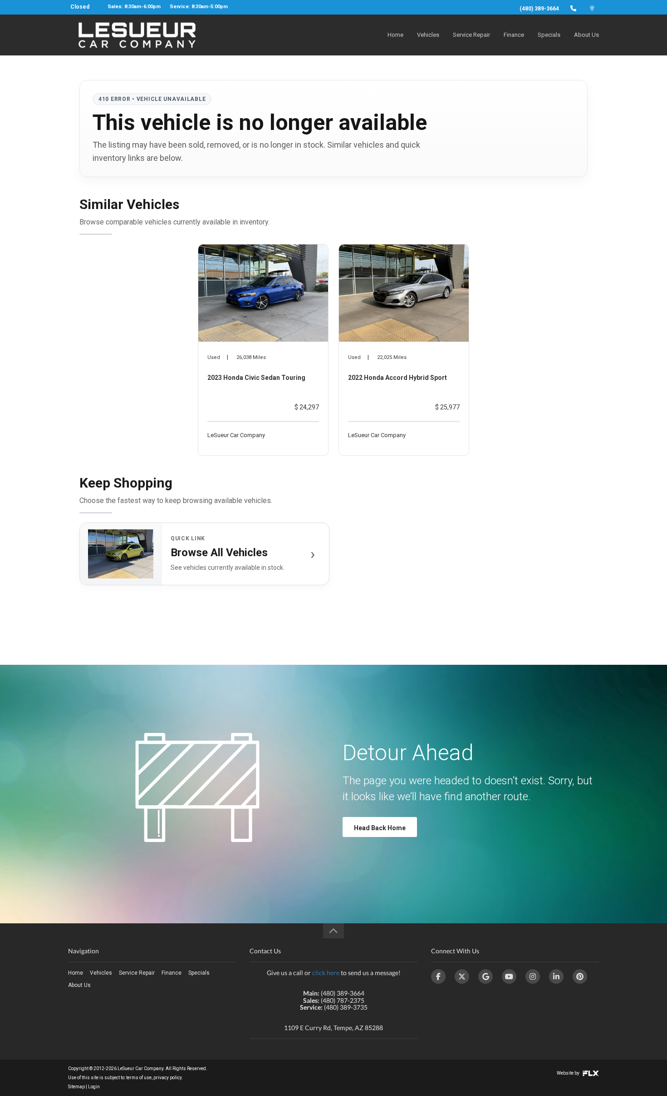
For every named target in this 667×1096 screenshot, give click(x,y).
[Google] (485, 976)
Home (395, 34)
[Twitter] (462, 976)
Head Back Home (380, 828)
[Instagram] (532, 976)
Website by (568, 1073)
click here (325, 972)
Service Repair (471, 34)
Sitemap (76, 1086)
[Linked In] (556, 976)
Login (94, 1086)
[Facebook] (438, 976)
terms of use (139, 1077)
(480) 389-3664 (539, 8)
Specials (549, 34)
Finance (514, 34)
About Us (586, 34)
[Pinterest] (580, 976)
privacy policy (167, 1077)
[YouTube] (509, 976)
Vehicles (428, 34)
